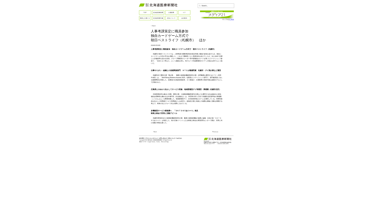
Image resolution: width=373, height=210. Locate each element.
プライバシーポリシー (151, 138)
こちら (232, 19)
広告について (172, 138)
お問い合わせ (163, 138)
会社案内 (141, 138)
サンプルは (226, 19)
